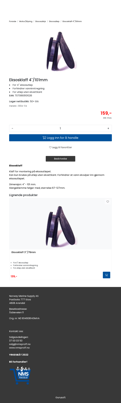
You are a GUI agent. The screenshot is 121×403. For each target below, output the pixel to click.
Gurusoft (60, 397)
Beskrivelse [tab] (60, 158)
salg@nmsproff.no (20, 344)
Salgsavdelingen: (18, 337)
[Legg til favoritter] (108, 201)
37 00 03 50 (15, 340)
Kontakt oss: (16, 331)
